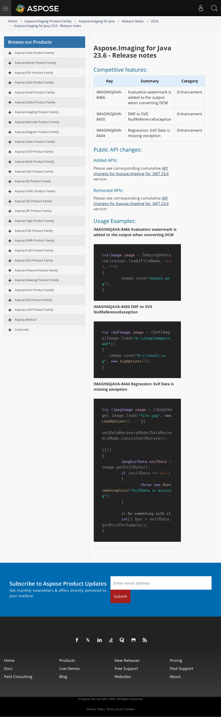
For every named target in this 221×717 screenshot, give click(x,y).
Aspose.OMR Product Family (34, 240)
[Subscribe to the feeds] (145, 640)
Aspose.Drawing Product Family (37, 280)
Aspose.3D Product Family (33, 181)
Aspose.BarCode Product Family (37, 122)
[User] (201, 8)
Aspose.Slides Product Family (35, 102)
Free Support (126, 668)
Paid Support (181, 668)
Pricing (176, 660)
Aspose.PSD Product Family (34, 231)
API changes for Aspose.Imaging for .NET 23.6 (131, 171)
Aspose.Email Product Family (35, 92)
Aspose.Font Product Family (34, 290)
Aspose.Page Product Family (34, 221)
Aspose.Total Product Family (34, 53)
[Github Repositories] (133, 640)
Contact (130, 709)
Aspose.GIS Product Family (33, 201)
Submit (120, 596)
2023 (154, 21)
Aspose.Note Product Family (34, 161)
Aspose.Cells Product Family (34, 82)
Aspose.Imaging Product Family (48, 21)
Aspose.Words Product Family (35, 63)
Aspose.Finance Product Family (36, 270)
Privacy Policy (96, 709)
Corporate (22, 329)
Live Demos (69, 668)
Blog (63, 676)
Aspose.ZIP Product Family (33, 211)
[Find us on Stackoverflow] (111, 640)
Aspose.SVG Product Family (34, 260)
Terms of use (114, 709)
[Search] (214, 8)
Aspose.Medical (25, 319)
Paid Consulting (18, 676)
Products (67, 660)
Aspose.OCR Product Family (34, 151)
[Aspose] (37, 8)
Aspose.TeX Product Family (33, 300)
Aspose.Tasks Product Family (35, 141)
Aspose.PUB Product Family (34, 250)
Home (12, 21)
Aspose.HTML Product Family (35, 191)
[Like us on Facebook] (77, 640)
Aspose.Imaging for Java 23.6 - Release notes (47, 25)
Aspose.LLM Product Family (34, 309)
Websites (123, 676)
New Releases (127, 660)
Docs (8, 668)
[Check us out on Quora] (122, 640)
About (175, 676)
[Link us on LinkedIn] (99, 640)
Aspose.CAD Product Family (34, 171)
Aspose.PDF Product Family (34, 73)
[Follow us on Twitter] (88, 640)
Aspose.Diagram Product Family (37, 132)
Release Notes (133, 21)
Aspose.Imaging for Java (97, 21)
